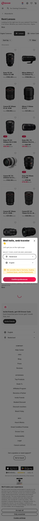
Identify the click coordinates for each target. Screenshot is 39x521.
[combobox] (19, 256)
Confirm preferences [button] (19, 279)
